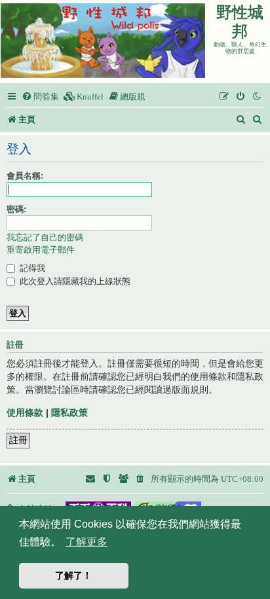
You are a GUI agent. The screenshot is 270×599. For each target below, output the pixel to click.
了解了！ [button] (73, 575)
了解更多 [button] (86, 541)
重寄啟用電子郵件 (41, 250)
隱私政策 (69, 412)
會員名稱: (25, 176)
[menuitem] (40, 96)
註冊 (18, 440)
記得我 (31, 268)
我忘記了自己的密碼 (45, 237)
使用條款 (25, 412)
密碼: (16, 209)
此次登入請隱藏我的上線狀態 (73, 281)
